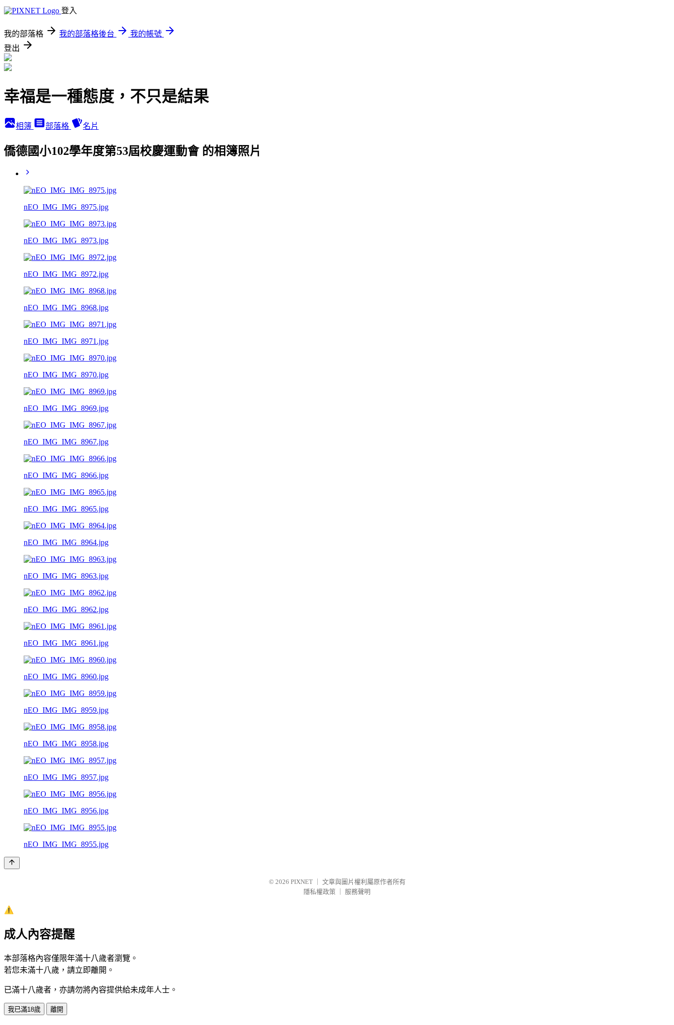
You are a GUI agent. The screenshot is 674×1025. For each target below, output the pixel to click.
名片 (91, 126)
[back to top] (12, 863)
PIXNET (302, 881)
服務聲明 (358, 891)
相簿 (25, 126)
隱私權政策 (319, 891)
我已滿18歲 (24, 1009)
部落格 (58, 126)
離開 (56, 1009)
